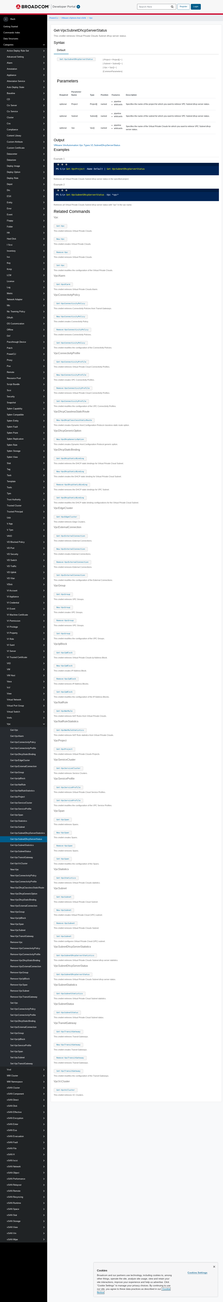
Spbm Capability (14, 408)
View (9, 693)
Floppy (10, 220)
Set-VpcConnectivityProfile (23, 1015)
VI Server (11, 651)
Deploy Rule (12, 178)
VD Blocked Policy (16, 542)
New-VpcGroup (17, 912)
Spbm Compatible (15, 414)
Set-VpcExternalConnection (23, 1027)
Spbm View (12, 457)
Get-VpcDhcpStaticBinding (23, 754)
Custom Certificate (15, 148)
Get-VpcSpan (16, 815)
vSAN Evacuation (15, 1136)
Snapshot (11, 402)
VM (8, 669)
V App (10, 524)
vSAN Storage (13, 1221)
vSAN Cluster (13, 1088)
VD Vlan (11, 578)
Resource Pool (14, 378)
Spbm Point (12, 433)
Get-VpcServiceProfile (20, 809)
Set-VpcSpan (16, 1051)
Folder (10, 226)
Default (61, 50)
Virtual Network (14, 699)
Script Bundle (13, 384)
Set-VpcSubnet (17, 1057)
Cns (9, 123)
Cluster (10, 117)
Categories (8, 44)
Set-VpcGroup (17, 1033)
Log (8, 287)
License (10, 281)
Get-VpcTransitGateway (21, 857)
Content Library (14, 135)
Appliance (11, 75)
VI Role (10, 639)
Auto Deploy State (15, 87)
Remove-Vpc (16, 942)
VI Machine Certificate (17, 615)
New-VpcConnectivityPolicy (23, 875)
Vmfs (9, 718)
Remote (10, 372)
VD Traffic (11, 566)
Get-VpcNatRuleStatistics (22, 790)
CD (8, 99)
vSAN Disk (12, 1106)
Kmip (9, 269)
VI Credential (13, 602)
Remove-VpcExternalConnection (25, 966)
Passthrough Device (16, 342)
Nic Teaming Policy (16, 311)
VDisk (10, 584)
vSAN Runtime (14, 1203)
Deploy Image (13, 166)
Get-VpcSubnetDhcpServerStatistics (27, 833)
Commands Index (11, 32)
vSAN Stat (12, 1215)
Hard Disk (11, 239)
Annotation (12, 69)
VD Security (12, 554)
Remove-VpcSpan (18, 985)
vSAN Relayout (14, 1185)
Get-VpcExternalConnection (23, 766)
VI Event (11, 609)
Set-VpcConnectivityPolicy (23, 1009)
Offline (10, 329)
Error (9, 208)
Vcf (8, 687)
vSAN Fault (12, 1142)
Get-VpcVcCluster (18, 863)
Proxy (9, 360)
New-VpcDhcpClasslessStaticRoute (27, 887)
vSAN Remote (13, 1191)
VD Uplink (11, 572)
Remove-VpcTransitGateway (23, 997)
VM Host (11, 675)
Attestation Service (16, 81)
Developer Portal (64, 6)
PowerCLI (11, 354)
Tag (8, 469)
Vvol (9, 1069)
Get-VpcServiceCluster (21, 803)
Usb (9, 517)
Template (11, 481)
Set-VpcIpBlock (17, 1039)
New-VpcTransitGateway (22, 936)
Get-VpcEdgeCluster (20, 760)
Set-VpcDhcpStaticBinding (22, 1021)
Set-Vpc (14, 1003)
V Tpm (10, 530)
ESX (9, 196)
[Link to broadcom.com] (32, 6)
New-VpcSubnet (17, 930)
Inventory (11, 251)
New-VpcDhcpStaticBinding (23, 900)
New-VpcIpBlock (18, 918)
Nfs (8, 305)
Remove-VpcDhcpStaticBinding (25, 960)
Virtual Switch (13, 712)
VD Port (10, 548)
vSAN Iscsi (12, 1160)
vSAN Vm (11, 1233)
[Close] (214, 1267)
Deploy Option (13, 172)
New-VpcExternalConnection (23, 906)
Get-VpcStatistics (18, 821)
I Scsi (9, 245)
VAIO (9, 536)
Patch (9, 348)
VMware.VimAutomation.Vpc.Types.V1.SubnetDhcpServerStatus (87, 145)
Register (183, 6)
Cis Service (12, 111)
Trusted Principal (15, 511)
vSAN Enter (12, 1124)
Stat (9, 463)
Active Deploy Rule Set (18, 51)
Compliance (12, 129)
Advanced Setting (15, 57)
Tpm (9, 493)
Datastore (11, 160)
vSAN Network (14, 1166)
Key (9, 263)
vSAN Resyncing (15, 1197)
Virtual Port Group (15, 705)
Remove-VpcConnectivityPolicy (25, 948)
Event (9, 214)
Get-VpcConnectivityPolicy (23, 742)
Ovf (8, 336)
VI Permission (13, 621)
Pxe (9, 366)
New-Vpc (14, 869)
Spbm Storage (13, 451)
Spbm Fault (12, 427)
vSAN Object (13, 1173)
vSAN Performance (16, 1179)
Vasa (9, 681)
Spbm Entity (13, 421)
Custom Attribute (15, 142)
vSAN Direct (13, 1100)
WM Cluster (12, 1075)
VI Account (12, 590)
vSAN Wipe (12, 1239)
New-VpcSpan (17, 924)
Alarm (9, 63)
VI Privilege (12, 627)
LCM (9, 275)
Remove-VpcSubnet (19, 991)
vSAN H (11, 1154)
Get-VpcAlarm (17, 736)
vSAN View (12, 1227)
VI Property (12, 633)
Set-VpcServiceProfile (20, 1045)
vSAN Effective (14, 1112)
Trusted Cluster (14, 505)
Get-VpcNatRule (18, 784)
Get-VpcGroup (17, 772)
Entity (9, 202)
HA (8, 232)
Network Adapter (14, 299)
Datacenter (12, 154)
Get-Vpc (14, 730)
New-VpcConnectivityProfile (23, 881)
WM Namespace (15, 1081)
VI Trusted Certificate (17, 657)
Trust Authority (14, 499)
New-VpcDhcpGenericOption (23, 893)
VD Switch (12, 560)
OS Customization (15, 323)
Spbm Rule (12, 445)
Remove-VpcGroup (19, 972)
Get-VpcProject (17, 797)
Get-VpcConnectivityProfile (23, 748)
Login (195, 6)
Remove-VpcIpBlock (20, 978)
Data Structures (10, 38)
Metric (10, 293)
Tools (9, 487)
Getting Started (10, 26)
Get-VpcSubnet (17, 827)
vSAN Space (13, 1209)
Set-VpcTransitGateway (21, 1063)
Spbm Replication (15, 439)
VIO (9, 663)
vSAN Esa (12, 1130)
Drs (8, 190)
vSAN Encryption (15, 1118)
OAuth (10, 317)
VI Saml (11, 645)
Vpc (9, 724)
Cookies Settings (197, 1272)
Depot (9, 184)
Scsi (9, 390)
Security (11, 396)
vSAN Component (15, 1094)
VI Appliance (13, 596)
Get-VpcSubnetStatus (20, 851)
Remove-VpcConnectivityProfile (25, 954)
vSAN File (11, 1148)
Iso (8, 257)
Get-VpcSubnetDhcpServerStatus (26, 839)
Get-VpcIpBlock (17, 778)
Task (9, 475)
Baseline (11, 93)
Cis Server (12, 105)
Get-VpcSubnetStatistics (22, 845)
